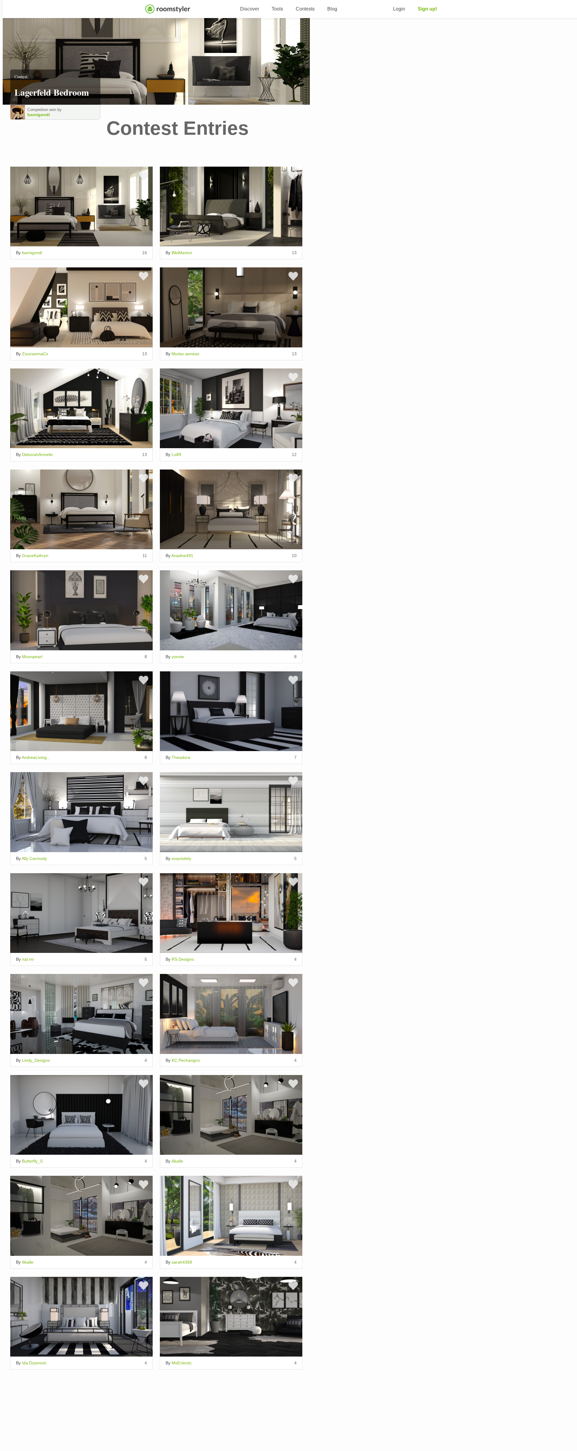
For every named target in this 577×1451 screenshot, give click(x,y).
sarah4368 (182, 1262)
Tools (277, 8)
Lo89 (176, 454)
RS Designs (183, 959)
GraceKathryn (35, 555)
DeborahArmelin (37, 454)
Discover (249, 8)
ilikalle (177, 1161)
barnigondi (38, 114)
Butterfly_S (32, 1161)
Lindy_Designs (36, 1060)
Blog (332, 8)
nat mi (28, 959)
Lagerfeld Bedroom (51, 92)
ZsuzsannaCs (35, 353)
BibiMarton (182, 252)
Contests (305, 8)
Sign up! (427, 8)
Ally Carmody (34, 858)
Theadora (181, 757)
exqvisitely (181, 858)
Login (399, 8)
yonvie (178, 656)
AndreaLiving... (36, 757)
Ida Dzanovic (34, 1362)
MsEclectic (182, 1362)
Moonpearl (32, 656)
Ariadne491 (182, 555)
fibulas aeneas (185, 353)
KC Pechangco (186, 1060)
